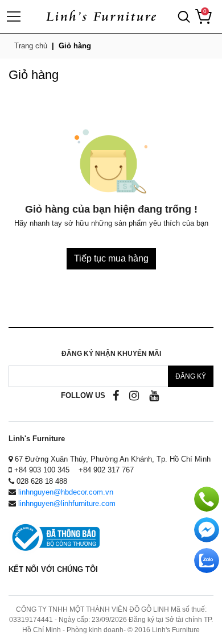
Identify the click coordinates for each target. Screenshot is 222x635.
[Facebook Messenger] (206, 529)
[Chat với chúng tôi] (206, 560)
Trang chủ (30, 45)
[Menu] (16, 16)
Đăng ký (190, 376)
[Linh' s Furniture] (100, 17)
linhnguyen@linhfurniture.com (67, 503)
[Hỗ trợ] (206, 499)
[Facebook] (116, 395)
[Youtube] (154, 395)
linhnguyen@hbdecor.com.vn (65, 492)
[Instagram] (134, 395)
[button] (184, 16)
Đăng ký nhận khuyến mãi (111, 354)
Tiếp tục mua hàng (111, 258)
